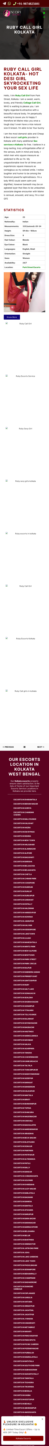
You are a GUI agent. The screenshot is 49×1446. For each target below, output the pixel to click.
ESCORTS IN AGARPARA (24, 1048)
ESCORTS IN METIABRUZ (24, 1327)
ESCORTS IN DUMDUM (23, 887)
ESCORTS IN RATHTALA (24, 1361)
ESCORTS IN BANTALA (23, 1206)
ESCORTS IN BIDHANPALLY (25, 1274)
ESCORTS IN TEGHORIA (24, 1382)
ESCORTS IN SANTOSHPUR (25, 980)
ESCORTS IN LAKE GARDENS (26, 1257)
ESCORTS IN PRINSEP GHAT (25, 976)
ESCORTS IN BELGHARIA (24, 1231)
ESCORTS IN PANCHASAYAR (26, 1336)
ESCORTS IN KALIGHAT (23, 823)
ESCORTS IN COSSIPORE (24, 883)
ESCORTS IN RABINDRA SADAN (27, 972)
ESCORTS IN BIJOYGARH (24, 1142)
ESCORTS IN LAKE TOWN (24, 1261)
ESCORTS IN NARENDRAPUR (26, 1129)
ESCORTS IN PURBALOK (24, 1353)
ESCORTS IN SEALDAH (23, 997)
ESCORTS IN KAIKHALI (23, 1121)
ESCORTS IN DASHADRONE (25, 1282)
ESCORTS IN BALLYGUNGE (25, 819)
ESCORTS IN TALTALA (23, 1065)
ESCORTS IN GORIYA (22, 808)
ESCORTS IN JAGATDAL (24, 1310)
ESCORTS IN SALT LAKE (24, 989)
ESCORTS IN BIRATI (22, 1099)
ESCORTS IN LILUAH (22, 938)
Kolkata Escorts (23, 1438)
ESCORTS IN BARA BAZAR (25, 1218)
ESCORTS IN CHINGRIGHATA (26, 1176)
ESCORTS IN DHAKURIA (24, 1112)
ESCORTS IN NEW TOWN (24, 840)
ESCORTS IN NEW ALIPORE (25, 951)
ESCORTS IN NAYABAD (23, 1040)
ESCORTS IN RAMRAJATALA (26, 1357)
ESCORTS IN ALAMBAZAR (25, 849)
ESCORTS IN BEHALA (23, 1404)
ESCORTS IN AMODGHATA (25, 1412)
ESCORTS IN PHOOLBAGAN (25, 1265)
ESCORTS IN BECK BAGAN (25, 1138)
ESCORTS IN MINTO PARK (24, 946)
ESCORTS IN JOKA (21, 1252)
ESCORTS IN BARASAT (23, 1082)
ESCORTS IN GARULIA (23, 1297)
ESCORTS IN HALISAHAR (24, 844)
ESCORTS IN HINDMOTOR (24, 1244)
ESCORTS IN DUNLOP (23, 891)
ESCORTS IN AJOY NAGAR (25, 1189)
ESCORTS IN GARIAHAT (24, 900)
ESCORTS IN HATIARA (23, 1302)
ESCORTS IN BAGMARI (23, 1197)
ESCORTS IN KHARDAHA (24, 1184)
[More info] (44, 13)
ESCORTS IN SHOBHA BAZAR (26, 1002)
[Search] (44, 9)
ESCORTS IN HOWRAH (23, 917)
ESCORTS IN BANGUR (23, 1172)
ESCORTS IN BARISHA (23, 861)
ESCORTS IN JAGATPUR (24, 1314)
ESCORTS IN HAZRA (22, 827)
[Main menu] (44, 17)
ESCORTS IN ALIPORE (23, 853)
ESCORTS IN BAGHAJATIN (25, 1125)
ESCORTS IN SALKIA (22, 1044)
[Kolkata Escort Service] (12, 13)
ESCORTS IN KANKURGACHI (26, 1061)
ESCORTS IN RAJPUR (22, 968)
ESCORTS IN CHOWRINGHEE (26, 1057)
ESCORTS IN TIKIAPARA (24, 1387)
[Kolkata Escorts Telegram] (5, 4)
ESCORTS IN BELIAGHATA (25, 870)
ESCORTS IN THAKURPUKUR (26, 1070)
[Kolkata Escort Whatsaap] (10, 4)
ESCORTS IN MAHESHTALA (25, 942)
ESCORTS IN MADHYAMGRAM (26, 1074)
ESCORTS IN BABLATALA (24, 1193)
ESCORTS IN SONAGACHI (24, 993)
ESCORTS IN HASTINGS (24, 1031)
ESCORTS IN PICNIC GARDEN (26, 1344)
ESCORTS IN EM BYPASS (24, 832)
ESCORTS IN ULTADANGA (24, 1159)
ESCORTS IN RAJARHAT (24, 1019)
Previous (9, 747)
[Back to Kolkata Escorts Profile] (24, 747)
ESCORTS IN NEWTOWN (24, 955)
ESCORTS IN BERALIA (23, 1391)
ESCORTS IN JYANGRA (23, 1319)
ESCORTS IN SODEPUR (23, 1078)
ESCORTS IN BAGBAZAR (24, 1027)
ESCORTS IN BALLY (22, 1167)
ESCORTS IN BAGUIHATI (24, 857)
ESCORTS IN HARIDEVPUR (25, 912)
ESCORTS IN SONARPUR (24, 1006)
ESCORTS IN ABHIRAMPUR (25, 1408)
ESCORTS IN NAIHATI (23, 1331)
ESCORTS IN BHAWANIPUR (25, 1104)
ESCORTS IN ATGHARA (23, 1210)
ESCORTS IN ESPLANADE (24, 1293)
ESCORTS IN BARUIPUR (23, 1214)
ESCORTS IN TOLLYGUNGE (25, 1014)
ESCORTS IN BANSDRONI (24, 1087)
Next (39, 747)
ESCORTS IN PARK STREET (25, 959)
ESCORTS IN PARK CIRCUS (25, 963)
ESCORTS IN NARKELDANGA (26, 1036)
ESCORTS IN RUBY (21, 985)
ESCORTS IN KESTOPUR (24, 1399)
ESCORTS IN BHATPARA (24, 1240)
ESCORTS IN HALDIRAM (24, 908)
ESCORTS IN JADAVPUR (24, 921)
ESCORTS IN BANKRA (23, 1201)
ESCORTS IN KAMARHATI (24, 1323)
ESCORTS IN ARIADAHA (24, 1133)
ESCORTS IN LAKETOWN (24, 934)
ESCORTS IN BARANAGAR (25, 1223)
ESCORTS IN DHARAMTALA (25, 799)
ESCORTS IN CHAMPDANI (24, 1278)
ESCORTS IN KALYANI (23, 925)
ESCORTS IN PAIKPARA (23, 1150)
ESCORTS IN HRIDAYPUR (24, 1306)
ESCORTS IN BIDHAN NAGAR (26, 804)
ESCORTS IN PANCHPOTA (24, 1340)
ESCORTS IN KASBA (22, 1395)
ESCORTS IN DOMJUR (23, 1146)
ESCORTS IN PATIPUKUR (24, 1155)
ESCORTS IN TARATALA (24, 1378)
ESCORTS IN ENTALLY (23, 904)
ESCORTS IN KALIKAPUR (24, 1091)
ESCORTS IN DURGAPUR (24, 895)
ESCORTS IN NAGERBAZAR (25, 1116)
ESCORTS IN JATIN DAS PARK (26, 1248)
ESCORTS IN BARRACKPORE (26, 1227)
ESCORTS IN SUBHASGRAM (25, 1370)
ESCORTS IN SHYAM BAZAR (25, 1023)
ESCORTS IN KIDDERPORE (25, 929)
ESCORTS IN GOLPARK (23, 1180)
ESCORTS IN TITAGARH (23, 1010)
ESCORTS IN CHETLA (23, 874)
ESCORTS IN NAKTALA (23, 1095)
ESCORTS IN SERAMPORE (25, 1269)
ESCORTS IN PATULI (22, 1163)
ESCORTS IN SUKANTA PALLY (26, 1374)
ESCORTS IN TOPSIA (22, 1108)
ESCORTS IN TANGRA (23, 1053)
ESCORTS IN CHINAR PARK (25, 878)
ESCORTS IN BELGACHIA (24, 866)
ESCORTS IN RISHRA (22, 836)
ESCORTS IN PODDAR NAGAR (26, 1348)
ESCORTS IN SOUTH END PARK (27, 1365)
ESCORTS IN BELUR (22, 1235)
